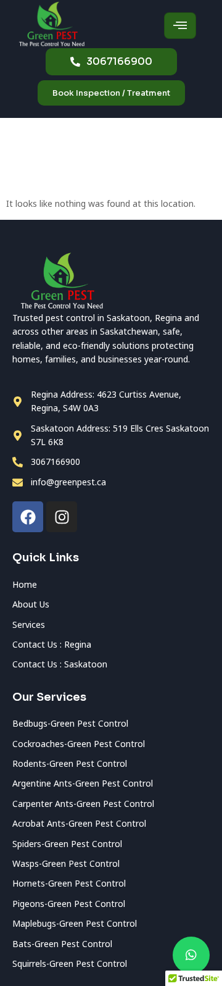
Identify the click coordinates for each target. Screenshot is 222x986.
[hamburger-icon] (180, 25)
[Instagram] (61, 516)
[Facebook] (27, 516)
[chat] (191, 955)
